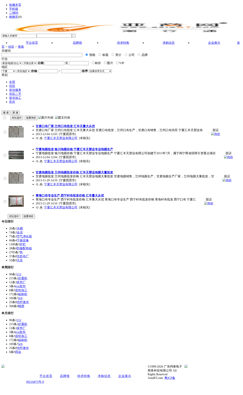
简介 (118, 54)
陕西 (21, 306)
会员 (20, 232)
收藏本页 (15, 4)
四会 (18, 352)
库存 (12, 101)
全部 (12, 82)
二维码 (13, 12)
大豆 (20, 260)
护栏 (23, 244)
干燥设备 (23, 240)
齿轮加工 (21, 290)
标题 (105, 54)
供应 (11, 46)
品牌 (144, 54)
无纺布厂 (23, 256)
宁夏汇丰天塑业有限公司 (60, 138)
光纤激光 (23, 302)
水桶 (20, 228)
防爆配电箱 (24, 248)
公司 (131, 54)
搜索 (21, 46)
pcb (20, 298)
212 (19, 274)
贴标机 (22, 294)
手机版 (13, 8)
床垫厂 (21, 282)
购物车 (13, 16)
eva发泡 (20, 286)
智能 (91, 54)
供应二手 (15, 93)
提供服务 (15, 90)
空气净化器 (24, 236)
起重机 (22, 278)
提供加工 (15, 97)
